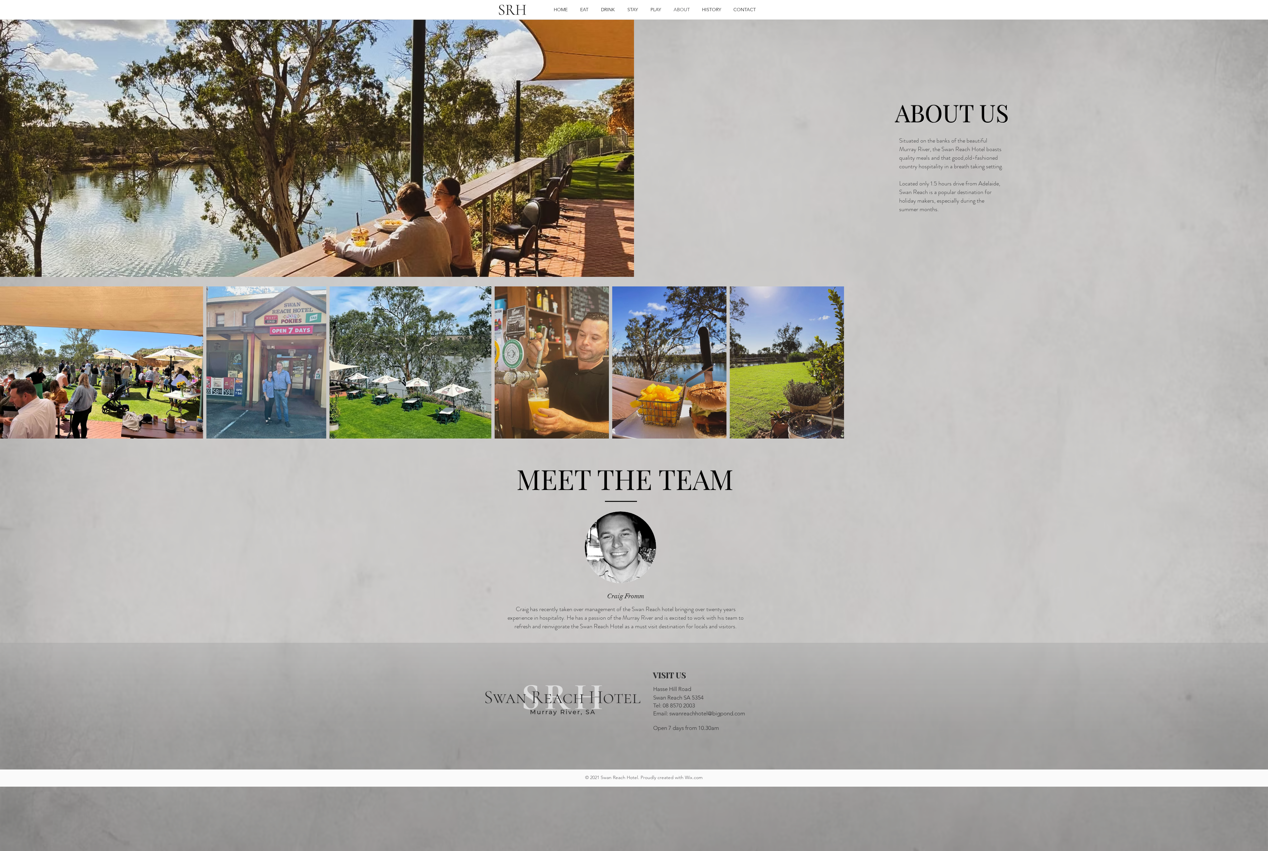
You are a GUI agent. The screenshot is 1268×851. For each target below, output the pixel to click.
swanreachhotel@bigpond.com (707, 713)
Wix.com (694, 777)
